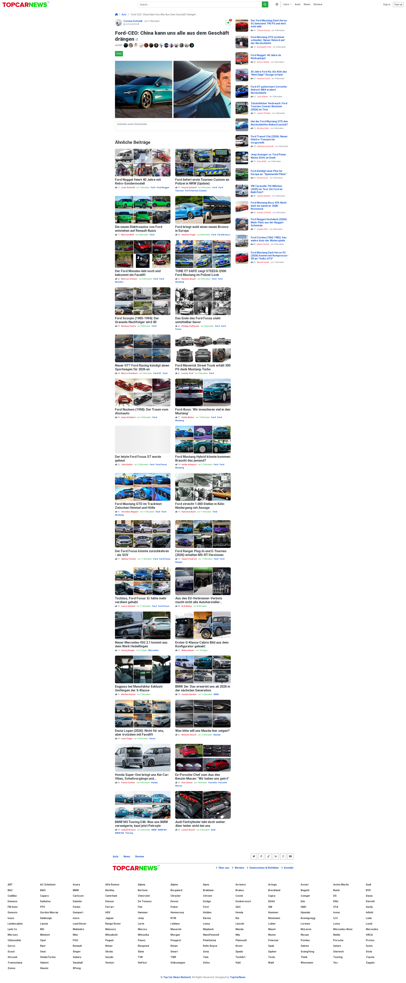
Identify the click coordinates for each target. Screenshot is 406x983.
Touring (129, 833)
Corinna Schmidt (133, 21)
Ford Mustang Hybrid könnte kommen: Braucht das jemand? (203, 458)
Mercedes (153, 650)
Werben (239, 867)
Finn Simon (187, 782)
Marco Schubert (129, 373)
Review (139, 856)
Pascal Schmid (189, 187)
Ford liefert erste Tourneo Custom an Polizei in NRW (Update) (202, 181)
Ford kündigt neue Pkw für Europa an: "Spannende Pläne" (269, 172)
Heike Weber (188, 417)
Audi (213, 830)
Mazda (216, 735)
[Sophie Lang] (151, 45)
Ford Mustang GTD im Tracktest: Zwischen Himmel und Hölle (138, 506)
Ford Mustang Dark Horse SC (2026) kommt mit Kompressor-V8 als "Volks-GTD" (269, 255)
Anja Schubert (128, 417)
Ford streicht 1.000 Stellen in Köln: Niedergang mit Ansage (200, 506)
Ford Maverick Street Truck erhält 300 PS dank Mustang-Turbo (202, 367)
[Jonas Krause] (131, 45)
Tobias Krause (263, 30)
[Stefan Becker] (187, 45)
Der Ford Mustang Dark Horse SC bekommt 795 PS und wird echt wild (269, 23)
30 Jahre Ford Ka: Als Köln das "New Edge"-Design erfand (269, 73)
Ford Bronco (223, 234)
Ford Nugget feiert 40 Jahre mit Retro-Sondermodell (138, 181)
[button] (287, 4)
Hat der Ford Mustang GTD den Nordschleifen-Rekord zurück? (269, 123)
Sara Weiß (262, 161)
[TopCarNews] (116, 14)
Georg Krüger (128, 650)
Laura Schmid (128, 606)
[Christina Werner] (156, 45)
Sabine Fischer (129, 559)
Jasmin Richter (264, 113)
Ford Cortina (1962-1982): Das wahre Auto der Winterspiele (269, 239)
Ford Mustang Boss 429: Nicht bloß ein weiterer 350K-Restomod (268, 205)
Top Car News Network (177, 977)
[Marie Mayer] (171, 45)
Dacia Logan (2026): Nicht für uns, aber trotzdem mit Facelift (139, 732)
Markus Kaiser (128, 694)
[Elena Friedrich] (176, 45)
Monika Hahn (263, 128)
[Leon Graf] (166, 45)
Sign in (386, 4)
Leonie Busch (188, 830)
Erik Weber (187, 606)
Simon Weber (263, 62)
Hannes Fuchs (263, 78)
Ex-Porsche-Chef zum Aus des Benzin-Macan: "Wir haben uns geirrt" (202, 776)
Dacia (152, 738)
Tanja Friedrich (189, 559)
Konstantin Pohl (264, 47)
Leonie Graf (187, 373)
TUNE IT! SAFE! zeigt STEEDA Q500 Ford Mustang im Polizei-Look (200, 273)
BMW (216, 694)
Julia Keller (127, 464)
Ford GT (157, 373)
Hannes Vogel (188, 234)
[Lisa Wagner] (146, 45)
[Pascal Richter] (161, 45)
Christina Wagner (130, 512)
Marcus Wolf (127, 234)
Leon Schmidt (128, 187)
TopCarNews (238, 977)
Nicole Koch (262, 178)
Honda (154, 782)
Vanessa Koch (188, 512)
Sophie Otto (262, 229)
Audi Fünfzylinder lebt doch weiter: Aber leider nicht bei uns (200, 824)
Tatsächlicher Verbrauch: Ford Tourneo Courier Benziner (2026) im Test (269, 106)
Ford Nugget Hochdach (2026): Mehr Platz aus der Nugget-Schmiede (269, 222)
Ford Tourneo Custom (196, 190)
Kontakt (288, 867)
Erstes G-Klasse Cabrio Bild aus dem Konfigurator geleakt (202, 644)
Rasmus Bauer (188, 279)
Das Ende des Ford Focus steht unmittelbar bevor (197, 320)
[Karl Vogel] (181, 45)
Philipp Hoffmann (190, 326)
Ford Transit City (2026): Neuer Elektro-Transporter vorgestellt (269, 139)
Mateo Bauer (188, 650)
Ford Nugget (163, 187)
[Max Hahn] (136, 45)
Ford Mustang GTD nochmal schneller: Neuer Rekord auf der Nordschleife (268, 40)
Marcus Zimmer (129, 279)
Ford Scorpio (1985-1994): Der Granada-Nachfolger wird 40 (137, 320)
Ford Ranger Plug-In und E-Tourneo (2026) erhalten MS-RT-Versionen (200, 553)
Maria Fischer (263, 244)
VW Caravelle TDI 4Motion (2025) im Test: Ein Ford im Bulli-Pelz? (266, 189)
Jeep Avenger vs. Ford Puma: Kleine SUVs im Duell (268, 156)
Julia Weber (262, 96)
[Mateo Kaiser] (126, 45)
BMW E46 (119, 833)
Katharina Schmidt (265, 146)
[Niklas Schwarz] (192, 45)
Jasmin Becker (189, 694)
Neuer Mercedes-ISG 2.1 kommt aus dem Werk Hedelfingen (141, 644)
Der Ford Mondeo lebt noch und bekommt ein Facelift (138, 273)
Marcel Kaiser (263, 262)
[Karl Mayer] (141, 45)
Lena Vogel (127, 738)
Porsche (212, 782)
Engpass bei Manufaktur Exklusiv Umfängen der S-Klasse (139, 688)
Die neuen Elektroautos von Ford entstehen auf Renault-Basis (138, 229)
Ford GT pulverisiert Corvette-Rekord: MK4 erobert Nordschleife (269, 89)
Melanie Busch (189, 735)
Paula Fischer (128, 782)
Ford (118, 53)
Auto (115, 856)
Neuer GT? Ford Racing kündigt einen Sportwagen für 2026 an (142, 367)
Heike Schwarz (189, 464)
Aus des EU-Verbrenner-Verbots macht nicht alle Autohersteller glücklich (198, 602)
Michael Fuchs (128, 326)
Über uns (224, 867)
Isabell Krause (128, 830)
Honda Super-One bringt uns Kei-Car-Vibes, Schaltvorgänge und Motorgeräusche (142, 778)
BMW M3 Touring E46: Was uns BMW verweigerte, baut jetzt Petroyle (141, 824)
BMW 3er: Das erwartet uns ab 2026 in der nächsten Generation (202, 688)
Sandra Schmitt (264, 212)
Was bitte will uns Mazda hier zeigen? (202, 731)
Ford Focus (161, 464)
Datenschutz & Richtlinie (264, 867)
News (127, 856)
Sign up (398, 4)
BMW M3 (162, 830)
